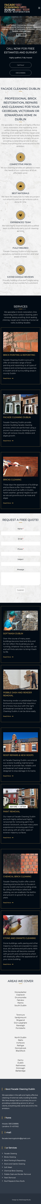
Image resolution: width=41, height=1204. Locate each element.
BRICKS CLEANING (12, 479)
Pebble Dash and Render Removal (17, 1174)
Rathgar (20, 1045)
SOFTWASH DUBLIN (13, 633)
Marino (20, 1003)
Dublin (20, 1063)
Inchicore (20, 1043)
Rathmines (20, 1065)
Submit (20, 590)
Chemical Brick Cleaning (13, 1171)
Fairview (20, 1000)
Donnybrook (20, 1048)
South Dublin (20, 1005)
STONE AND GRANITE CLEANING (19, 938)
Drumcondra (20, 997)
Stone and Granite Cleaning (14, 1164)
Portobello (20, 1028)
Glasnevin (20, 995)
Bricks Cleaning (10, 1157)
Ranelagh (20, 1025)
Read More (20, 35)
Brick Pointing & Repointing (14, 1160)
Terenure (20, 1015)
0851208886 (20, 73)
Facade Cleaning (10, 1154)
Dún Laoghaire (20, 1023)
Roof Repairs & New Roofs (14, 1181)
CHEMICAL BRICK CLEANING (17, 876)
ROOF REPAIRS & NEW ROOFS (18, 755)
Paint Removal (10, 1178)
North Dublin (20, 1037)
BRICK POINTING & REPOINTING (19, 355)
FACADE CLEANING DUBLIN (17, 417)
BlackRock (20, 1051)
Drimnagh (20, 1068)
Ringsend (20, 1020)
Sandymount (20, 1017)
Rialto (20, 1040)
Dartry (20, 1060)
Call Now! (20, 65)
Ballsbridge (20, 1071)
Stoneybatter (20, 992)
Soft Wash (8, 1167)
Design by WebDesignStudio (21, 1200)
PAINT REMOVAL (11, 811)
